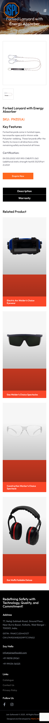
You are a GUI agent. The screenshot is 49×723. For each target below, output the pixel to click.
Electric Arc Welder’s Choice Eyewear (20, 301)
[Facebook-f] (4, 704)
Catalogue (8, 680)
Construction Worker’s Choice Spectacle (21, 487)
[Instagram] (12, 704)
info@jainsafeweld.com (15, 652)
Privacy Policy (10, 690)
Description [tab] (24, 191)
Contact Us (8, 685)
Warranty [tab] (24, 198)
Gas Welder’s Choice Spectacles (22, 394)
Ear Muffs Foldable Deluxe (19, 580)
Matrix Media (36, 719)
